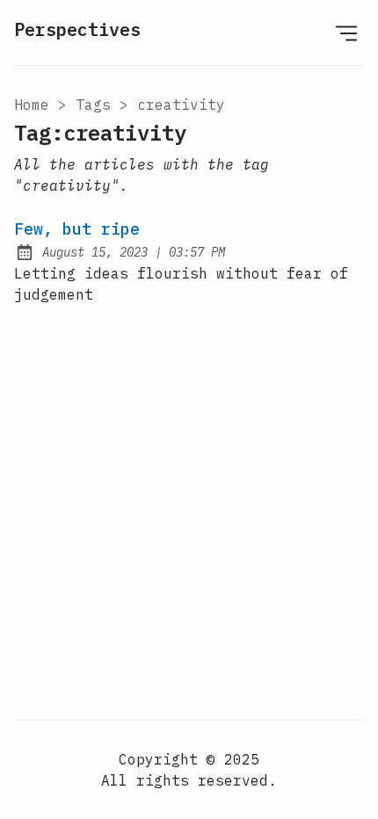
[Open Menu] (346, 32)
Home (31, 104)
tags (93, 104)
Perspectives (77, 29)
